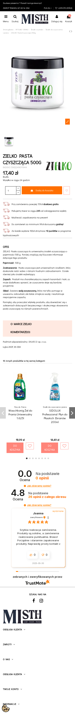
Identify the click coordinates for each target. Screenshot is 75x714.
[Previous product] (70, 31)
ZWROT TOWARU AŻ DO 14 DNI (16, 8)
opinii (47, 497)
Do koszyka (15, 447)
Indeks (6, 167)
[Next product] (71, 31)
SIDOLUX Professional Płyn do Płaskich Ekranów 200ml (54, 416)
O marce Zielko (21, 324)
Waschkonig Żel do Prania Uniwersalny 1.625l (20, 414)
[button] (25, 486)
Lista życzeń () (65, 8)
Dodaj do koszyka (44, 190)
